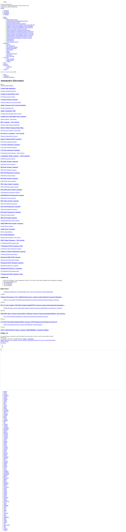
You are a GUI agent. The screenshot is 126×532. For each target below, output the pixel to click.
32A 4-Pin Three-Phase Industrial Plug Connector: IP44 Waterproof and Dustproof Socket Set (29, 322)
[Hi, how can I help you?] (1, 349)
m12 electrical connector (49, 340)
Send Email (3, 342)
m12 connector (13, 340)
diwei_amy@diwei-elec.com (10, 281)
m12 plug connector (22, 340)
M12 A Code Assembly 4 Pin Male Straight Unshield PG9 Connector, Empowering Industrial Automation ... (33, 305)
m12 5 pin (41, 340)
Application (6, 75)
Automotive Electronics (9, 77)
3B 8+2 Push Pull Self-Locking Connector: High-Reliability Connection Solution (25, 330)
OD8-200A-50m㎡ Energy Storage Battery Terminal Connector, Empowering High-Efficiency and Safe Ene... (33, 313)
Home (5, 74)
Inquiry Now (4, 337)
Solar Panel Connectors (32, 340)
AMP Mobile (31, 339)
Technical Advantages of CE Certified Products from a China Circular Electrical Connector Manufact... (31, 297)
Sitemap (25, 339)
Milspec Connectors (5, 340)
